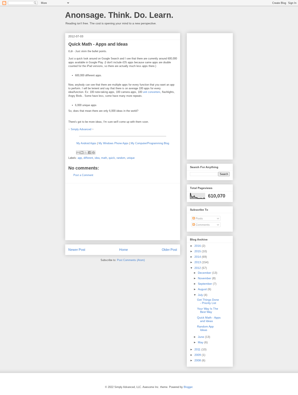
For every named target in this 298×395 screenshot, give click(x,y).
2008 (198, 360)
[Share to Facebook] (90, 152)
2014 (198, 256)
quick (112, 157)
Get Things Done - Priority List (208, 301)
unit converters (151, 91)
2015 (198, 251)
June (201, 336)
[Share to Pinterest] (93, 152)
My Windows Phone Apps (114, 143)
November (205, 278)
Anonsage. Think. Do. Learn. (119, 15)
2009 (198, 354)
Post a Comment (83, 175)
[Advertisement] (122, 211)
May (201, 342)
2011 (197, 349)
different (88, 157)
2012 (198, 267)
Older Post (169, 249)
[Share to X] (86, 152)
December (205, 272)
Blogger (188, 387)
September (205, 283)
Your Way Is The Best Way (207, 310)
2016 (198, 245)
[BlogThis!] (82, 152)
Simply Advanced (81, 129)
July (201, 294)
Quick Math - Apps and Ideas (209, 319)
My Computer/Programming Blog (150, 143)
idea (97, 157)
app (80, 157)
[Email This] (78, 152)
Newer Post (76, 249)
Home (123, 249)
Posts (199, 218)
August (203, 289)
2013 (198, 262)
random (121, 157)
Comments (202, 224)
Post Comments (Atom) (131, 260)
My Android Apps (86, 143)
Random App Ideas (205, 328)
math (104, 157)
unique (131, 157)
